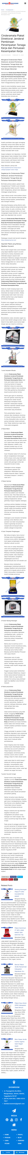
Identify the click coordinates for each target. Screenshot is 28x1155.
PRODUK (7, 1137)
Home (2, 9)
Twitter (20, 876)
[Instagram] (16, 1119)
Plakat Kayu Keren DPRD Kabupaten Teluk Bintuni (21, 1005)
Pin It (11, 879)
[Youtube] (11, 1119)
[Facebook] (21, 1119)
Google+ (5, 879)
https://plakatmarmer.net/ (8, 240)
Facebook (13, 876)
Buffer (15, 879)
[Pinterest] (7, 1119)
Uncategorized (9, 9)
